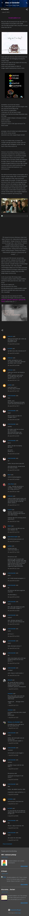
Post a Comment (7, 844)
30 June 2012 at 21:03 (13, 675)
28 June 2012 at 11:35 (13, 380)
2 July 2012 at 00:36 (13, 779)
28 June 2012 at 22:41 (13, 436)
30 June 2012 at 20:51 (13, 580)
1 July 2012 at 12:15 (13, 705)
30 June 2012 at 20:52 (13, 597)
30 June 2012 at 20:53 (13, 624)
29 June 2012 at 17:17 (13, 505)
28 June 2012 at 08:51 (13, 353)
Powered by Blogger (15, 910)
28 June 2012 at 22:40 (13, 419)
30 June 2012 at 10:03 (13, 552)
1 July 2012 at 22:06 (13, 743)
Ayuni (9, 474)
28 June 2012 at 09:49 (13, 365)
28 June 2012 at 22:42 (13, 453)
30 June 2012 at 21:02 (13, 648)
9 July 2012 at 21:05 (13, 828)
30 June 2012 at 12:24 (13, 568)
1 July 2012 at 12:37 (13, 728)
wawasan (10, 693)
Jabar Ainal (11, 484)
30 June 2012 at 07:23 (13, 532)
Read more (24, 866)
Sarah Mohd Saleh (12, 536)
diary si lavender (12, 3)
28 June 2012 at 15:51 (13, 391)
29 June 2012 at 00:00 (13, 479)
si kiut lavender (12, 395)
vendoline (10, 799)
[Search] (27, 3)
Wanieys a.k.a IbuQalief (14, 722)
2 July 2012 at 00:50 (13, 794)
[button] (27, 10)
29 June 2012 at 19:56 (13, 521)
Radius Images (18, 912)
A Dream (4, 871)
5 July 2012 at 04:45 (13, 816)
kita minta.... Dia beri (8, 889)
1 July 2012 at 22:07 (13, 769)
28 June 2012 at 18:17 (13, 406)
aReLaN (10, 680)
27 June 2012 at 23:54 (13, 344)
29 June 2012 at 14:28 (13, 491)
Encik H (10, 509)
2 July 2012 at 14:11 (13, 804)
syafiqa (10, 385)
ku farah (10, 348)
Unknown (10, 336)
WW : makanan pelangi (8, 855)
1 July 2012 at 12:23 (13, 717)
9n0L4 (9, 526)
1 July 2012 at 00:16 (13, 689)
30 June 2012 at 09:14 (13, 541)
